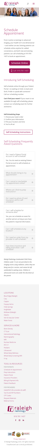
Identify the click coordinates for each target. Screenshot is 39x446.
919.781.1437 (19, 416)
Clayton (6, 301)
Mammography (9, 337)
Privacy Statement (19, 439)
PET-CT (6, 345)
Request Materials (10, 398)
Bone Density (8, 329)
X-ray (5, 358)
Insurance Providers (10, 378)
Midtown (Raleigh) (10, 312)
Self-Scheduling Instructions (18, 132)
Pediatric (7, 348)
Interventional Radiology (12, 334)
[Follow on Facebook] (15, 420)
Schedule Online (19, 62)
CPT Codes (7, 395)
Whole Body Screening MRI (13, 356)
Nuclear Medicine (10, 342)
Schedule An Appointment (13, 370)
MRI (5, 340)
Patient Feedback (10, 383)
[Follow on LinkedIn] (23, 420)
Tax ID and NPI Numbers (12, 393)
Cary (5, 299)
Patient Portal (8, 375)
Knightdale (7, 309)
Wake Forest (8, 320)
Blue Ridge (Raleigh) (10, 296)
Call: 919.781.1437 (20, 70)
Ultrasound (7, 350)
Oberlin (6, 315)
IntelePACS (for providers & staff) (15, 390)
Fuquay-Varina (8, 304)
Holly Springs (8, 307)
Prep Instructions (9, 372)
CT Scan (6, 331)
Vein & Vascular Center (11, 318)
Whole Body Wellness (11, 353)
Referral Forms (9, 401)
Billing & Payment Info (11, 380)
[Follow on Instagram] (19, 420)
